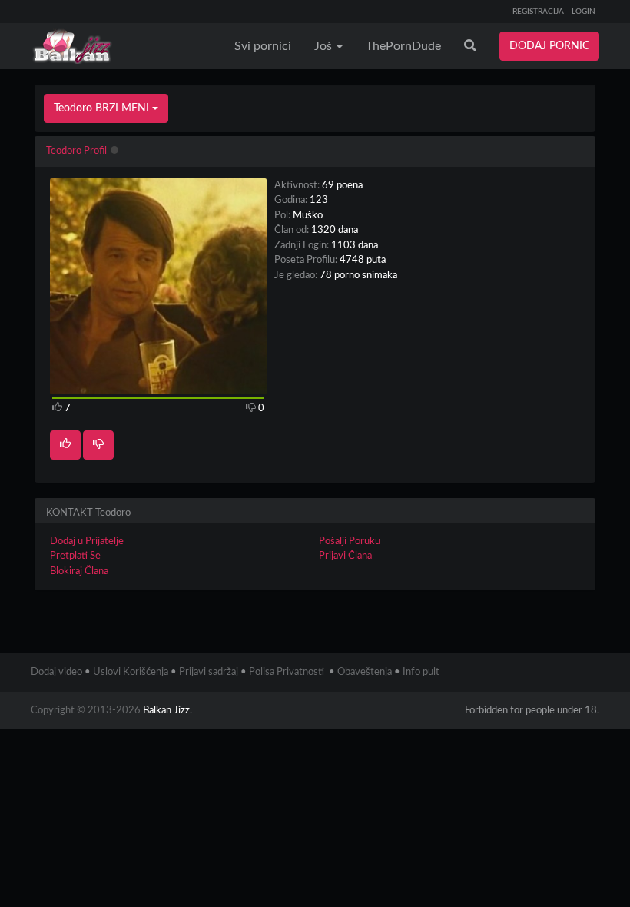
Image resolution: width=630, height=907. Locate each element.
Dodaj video (56, 672)
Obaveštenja (364, 672)
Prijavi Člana (345, 556)
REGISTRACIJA (538, 11)
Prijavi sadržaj (208, 672)
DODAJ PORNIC (549, 46)
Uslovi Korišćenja (130, 672)
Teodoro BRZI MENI (103, 108)
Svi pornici (262, 46)
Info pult (421, 672)
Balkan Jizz (166, 711)
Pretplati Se (75, 556)
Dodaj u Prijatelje (87, 542)
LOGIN (583, 11)
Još (324, 46)
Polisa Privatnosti (286, 672)
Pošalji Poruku (349, 542)
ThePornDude (403, 46)
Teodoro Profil (76, 151)
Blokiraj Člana (79, 571)
